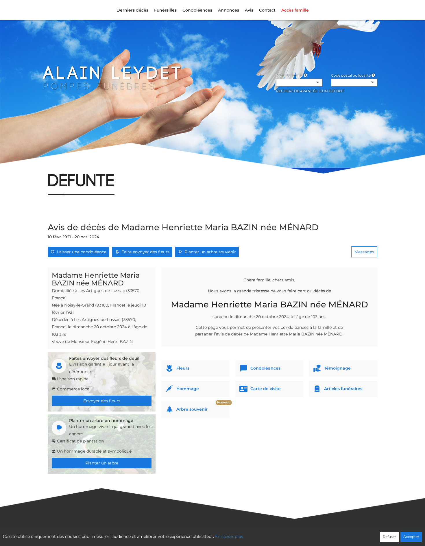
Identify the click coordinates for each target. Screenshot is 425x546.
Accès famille (295, 10)
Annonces (228, 10)
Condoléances (197, 10)
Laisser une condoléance (80, 251)
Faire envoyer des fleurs (144, 251)
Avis (249, 10)
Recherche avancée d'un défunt (310, 91)
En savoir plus (229, 536)
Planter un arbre (101, 463)
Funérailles (165, 10)
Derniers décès (132, 10)
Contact (267, 10)
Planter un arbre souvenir (209, 251)
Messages (364, 251)
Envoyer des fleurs (101, 400)
